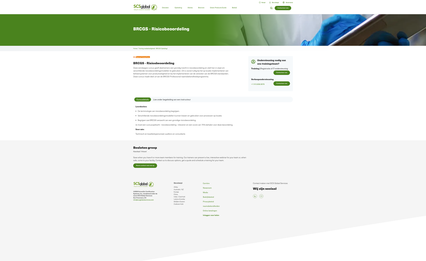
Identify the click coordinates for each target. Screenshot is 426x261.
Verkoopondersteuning (262, 79)
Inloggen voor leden (211, 215)
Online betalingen (210, 210)
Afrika (176, 187)
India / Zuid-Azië (179, 197)
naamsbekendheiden (211, 206)
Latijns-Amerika (179, 199)
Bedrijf (234, 7)
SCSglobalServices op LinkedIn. (255, 196)
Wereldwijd (178, 183)
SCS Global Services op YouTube (261, 196)
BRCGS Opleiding (161, 48)
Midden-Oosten (179, 201)
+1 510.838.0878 (257, 84)
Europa (176, 192)
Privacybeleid (208, 201)
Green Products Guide (218, 7)
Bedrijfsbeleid (208, 197)
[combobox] (289, 2)
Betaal (263, 2)
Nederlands (289, 2)
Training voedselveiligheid (146, 48)
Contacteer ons (282, 8)
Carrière (206, 183)
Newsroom (207, 188)
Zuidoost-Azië (178, 204)
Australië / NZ (179, 189)
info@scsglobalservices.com (143, 200)
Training (255, 68)
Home (135, 48)
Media (205, 192)
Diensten (165, 7)
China (176, 194)
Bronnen (201, 7)
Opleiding (178, 7)
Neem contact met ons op (145, 165)
